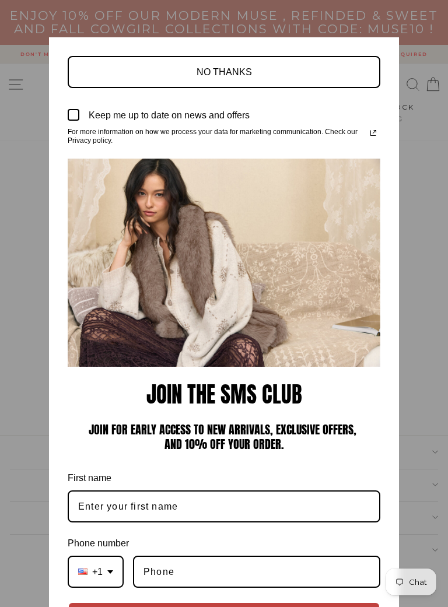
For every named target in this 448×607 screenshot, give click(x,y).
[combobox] (96, 572)
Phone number (98, 543)
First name (89, 478)
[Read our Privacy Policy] (373, 133)
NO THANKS (224, 72)
